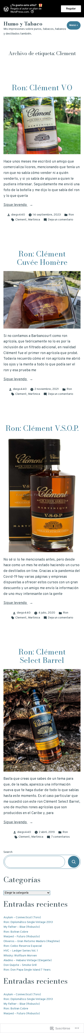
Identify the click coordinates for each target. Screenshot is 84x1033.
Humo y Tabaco (22, 24)
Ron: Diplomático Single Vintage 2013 (28, 922)
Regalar (71, 8)
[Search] (73, 862)
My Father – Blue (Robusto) (21, 927)
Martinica (34, 220)
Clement (20, 220)
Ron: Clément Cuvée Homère (42, 258)
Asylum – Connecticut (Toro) (22, 917)
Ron (71, 215)
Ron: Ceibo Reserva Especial (22, 946)
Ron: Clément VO (42, 87)
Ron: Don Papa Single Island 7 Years (27, 970)
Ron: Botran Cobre (15, 932)
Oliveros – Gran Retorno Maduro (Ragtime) (31, 941)
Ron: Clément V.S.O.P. (42, 428)
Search (7, 852)
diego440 (18, 215)
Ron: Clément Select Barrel (42, 656)
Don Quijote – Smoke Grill (20, 965)
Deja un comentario (60, 220)
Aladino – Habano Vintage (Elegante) (27, 960)
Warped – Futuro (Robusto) (21, 936)
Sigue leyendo (15, 205)
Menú (75, 25)
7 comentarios (60, 837)
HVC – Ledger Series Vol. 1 (20, 951)
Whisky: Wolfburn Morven (20, 956)
